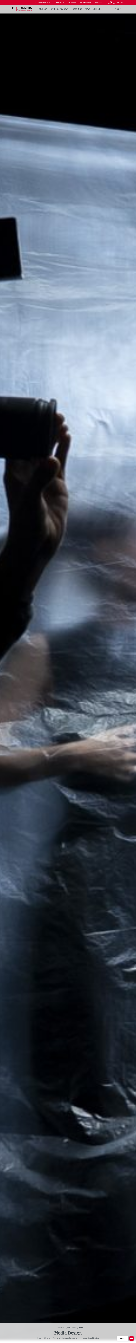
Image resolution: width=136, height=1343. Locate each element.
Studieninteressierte (42, 2)
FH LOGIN (98, 2)
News (87, 9)
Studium (43, 9)
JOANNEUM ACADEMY (59, 9)
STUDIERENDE (59, 2)
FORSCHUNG (76, 9)
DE (118, 2)
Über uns (97, 9)
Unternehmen (85, 2)
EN (122, 2)
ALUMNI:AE (72, 2)
